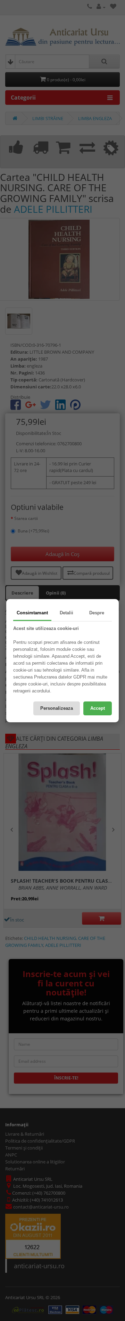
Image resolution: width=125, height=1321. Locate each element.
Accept (97, 708)
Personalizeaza (56, 708)
